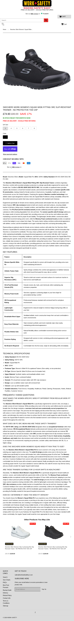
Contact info (6, 598)
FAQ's (5, 582)
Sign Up (44, 589)
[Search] (46, 20)
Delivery (5, 593)
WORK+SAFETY (12, 617)
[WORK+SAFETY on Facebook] (35, 612)
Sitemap (5, 606)
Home (4, 29)
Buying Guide (7, 590)
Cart (65, 24)
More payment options (10, 154)
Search (5, 577)
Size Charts (6, 580)
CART (64, 16)
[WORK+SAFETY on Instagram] (37, 612)
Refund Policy (7, 595)
